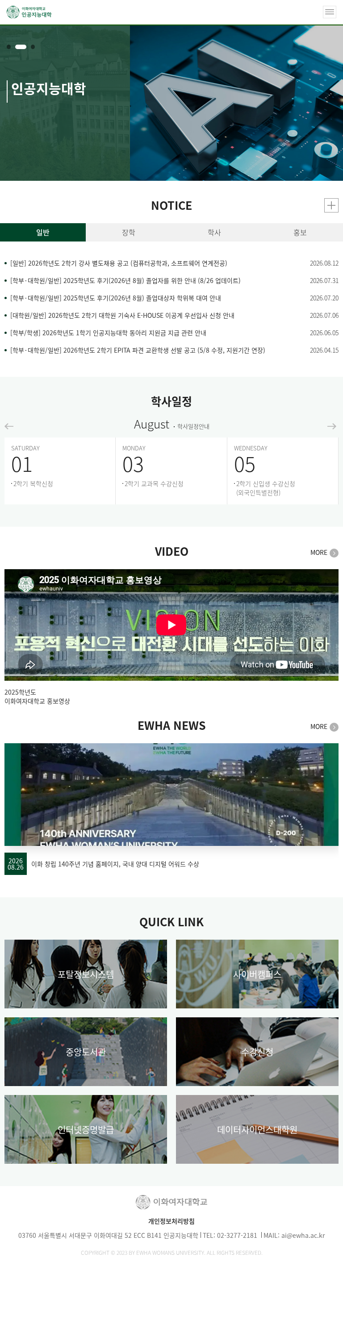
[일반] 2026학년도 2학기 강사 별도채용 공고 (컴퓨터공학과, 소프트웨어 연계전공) (118, 263)
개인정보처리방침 (171, 1220)
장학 (128, 232)
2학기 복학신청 (33, 483)
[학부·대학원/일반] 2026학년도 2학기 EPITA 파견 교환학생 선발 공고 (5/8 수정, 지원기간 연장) (137, 350)
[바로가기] (329, 12)
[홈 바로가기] (29, 12)
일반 (43, 232)
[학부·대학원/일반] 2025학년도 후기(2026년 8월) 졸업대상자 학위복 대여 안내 (115, 298)
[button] (9, 47)
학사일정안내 (193, 426)
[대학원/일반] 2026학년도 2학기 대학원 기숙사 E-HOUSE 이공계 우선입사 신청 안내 (122, 315)
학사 (214, 232)
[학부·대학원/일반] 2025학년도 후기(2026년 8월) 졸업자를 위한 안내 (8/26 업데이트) (125, 280)
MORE (318, 552)
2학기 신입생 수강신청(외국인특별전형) (265, 488)
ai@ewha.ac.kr (303, 1235)
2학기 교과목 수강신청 (154, 483)
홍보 (300, 232)
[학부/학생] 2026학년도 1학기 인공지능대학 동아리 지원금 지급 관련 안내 (108, 333)
